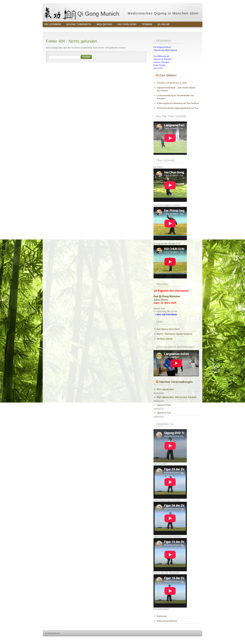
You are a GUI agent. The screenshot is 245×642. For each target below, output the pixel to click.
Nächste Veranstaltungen (176, 382)
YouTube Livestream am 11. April (171, 83)
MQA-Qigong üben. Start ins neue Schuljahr (176, 397)
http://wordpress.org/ (164, 640)
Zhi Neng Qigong (164, 339)
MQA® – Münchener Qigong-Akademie (174, 334)
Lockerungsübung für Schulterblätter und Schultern (175, 97)
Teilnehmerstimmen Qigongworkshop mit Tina (177, 108)
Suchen (86, 57)
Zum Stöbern (167, 75)
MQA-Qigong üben (165, 389)
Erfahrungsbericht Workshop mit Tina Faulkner (178, 103)
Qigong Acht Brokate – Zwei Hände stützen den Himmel (176, 89)
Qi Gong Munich (97, 13)
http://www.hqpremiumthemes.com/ (189, 640)
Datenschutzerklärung (167, 621)
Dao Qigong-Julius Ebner (168, 329)
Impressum (162, 616)
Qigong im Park (164, 405)
